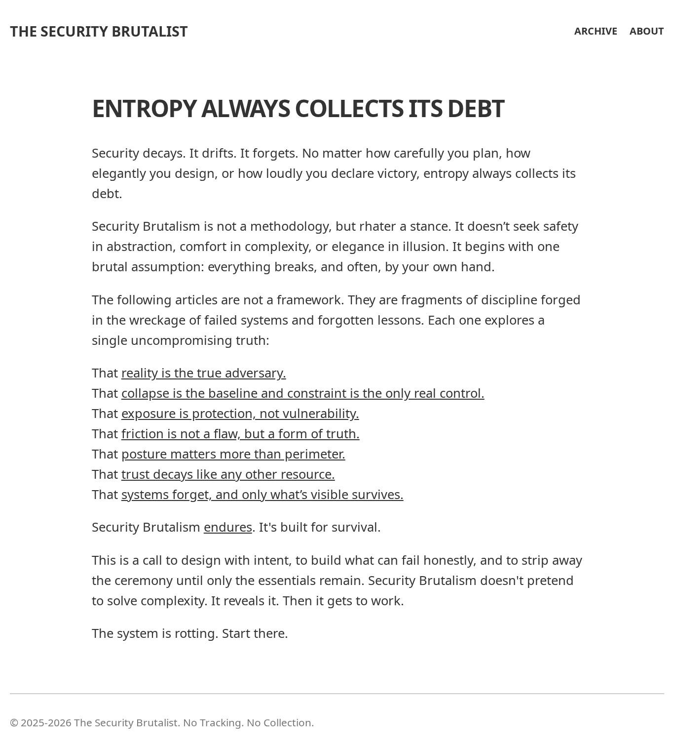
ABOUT (647, 31)
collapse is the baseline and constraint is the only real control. (303, 393)
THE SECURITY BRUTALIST (99, 31)
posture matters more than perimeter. (233, 453)
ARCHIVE (595, 31)
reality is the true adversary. (203, 372)
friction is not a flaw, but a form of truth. (240, 433)
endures (228, 527)
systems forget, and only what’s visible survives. (262, 494)
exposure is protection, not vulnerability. (240, 413)
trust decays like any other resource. (228, 474)
